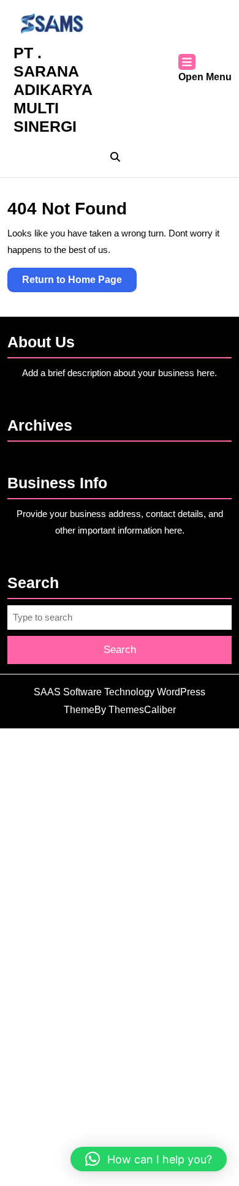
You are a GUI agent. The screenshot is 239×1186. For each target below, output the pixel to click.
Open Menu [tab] (205, 78)
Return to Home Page (79, 283)
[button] (148, 1159)
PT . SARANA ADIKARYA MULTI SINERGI (52, 89)
